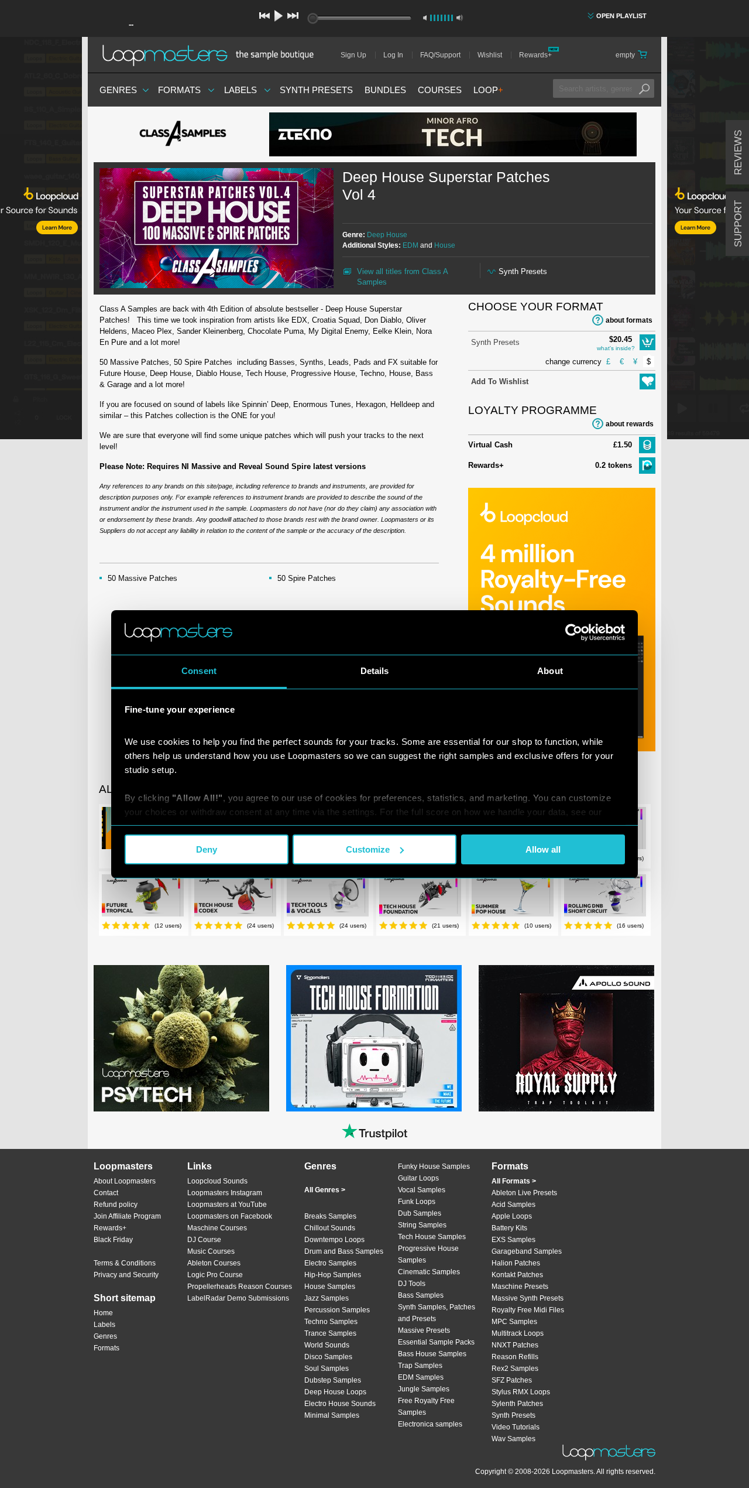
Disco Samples (328, 1357)
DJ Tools (411, 1284)
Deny (206, 849)
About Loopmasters (125, 1181)
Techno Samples (331, 1322)
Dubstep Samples (332, 1380)
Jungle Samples (423, 1389)
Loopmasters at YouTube (227, 1204)
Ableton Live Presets (524, 1193)
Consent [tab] (199, 671)
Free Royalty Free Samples (426, 1407)
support (738, 223)
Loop (488, 90)
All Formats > (514, 1181)
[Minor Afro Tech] (453, 134)
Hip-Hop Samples (332, 1275)
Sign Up (353, 55)
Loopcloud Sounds (217, 1181)
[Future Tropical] (143, 897)
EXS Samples (513, 1240)
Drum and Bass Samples (343, 1251)
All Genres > (324, 1190)
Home (103, 1313)
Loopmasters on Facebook (229, 1216)
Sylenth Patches (517, 1404)
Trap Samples (420, 1366)
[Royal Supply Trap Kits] (566, 1038)
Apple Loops (512, 1216)
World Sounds (326, 1345)
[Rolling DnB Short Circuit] (605, 897)
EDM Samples (421, 1377)
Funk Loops (416, 1202)
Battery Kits (509, 1228)
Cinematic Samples (429, 1272)
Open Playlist (621, 15)
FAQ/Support (440, 55)
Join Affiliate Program (127, 1216)
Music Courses (211, 1251)
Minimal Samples (331, 1415)
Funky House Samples (434, 1166)
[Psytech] (181, 1038)
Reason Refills (515, 1357)
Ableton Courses (213, 1263)
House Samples (329, 1286)
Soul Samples (326, 1368)
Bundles (385, 90)
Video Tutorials (516, 1427)
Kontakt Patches (517, 1275)
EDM (410, 245)
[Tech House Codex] (235, 897)
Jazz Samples (326, 1298)
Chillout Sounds (329, 1228)
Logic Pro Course (215, 1275)
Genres (118, 90)
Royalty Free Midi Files (528, 1310)
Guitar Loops (418, 1178)
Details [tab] (374, 671)
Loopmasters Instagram (224, 1193)
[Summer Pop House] (513, 897)
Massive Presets (424, 1330)
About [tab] (550, 671)
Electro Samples (330, 1263)
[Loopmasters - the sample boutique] (212, 55)
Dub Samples (419, 1213)
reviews (738, 152)
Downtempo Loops (334, 1240)
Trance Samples (330, 1333)
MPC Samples (514, 1322)
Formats (179, 90)
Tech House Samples (432, 1237)
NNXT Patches (515, 1345)
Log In (393, 55)
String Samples (422, 1225)
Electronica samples (430, 1424)
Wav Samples (513, 1439)
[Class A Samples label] (181, 134)
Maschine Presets (520, 1286)
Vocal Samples (421, 1190)
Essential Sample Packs (436, 1342)
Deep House (387, 235)
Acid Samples (513, 1204)
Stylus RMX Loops (521, 1392)
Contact (106, 1193)
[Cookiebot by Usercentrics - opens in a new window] (574, 632)
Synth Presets (316, 90)
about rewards (630, 424)
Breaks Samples (330, 1216)
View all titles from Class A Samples (402, 276)
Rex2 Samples (515, 1368)
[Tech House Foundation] (420, 897)
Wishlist (489, 55)
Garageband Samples (527, 1251)
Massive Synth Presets (528, 1298)
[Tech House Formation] (374, 1038)
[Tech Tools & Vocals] (328, 897)
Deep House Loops (335, 1392)
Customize (368, 849)
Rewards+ (535, 55)
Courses (440, 90)
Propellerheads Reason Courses (239, 1286)
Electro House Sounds (340, 1404)
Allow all (543, 849)
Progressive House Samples (428, 1254)
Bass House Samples (432, 1354)
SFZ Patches (512, 1380)
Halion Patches (516, 1263)
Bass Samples (421, 1295)
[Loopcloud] (41, 240)
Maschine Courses (217, 1228)
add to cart (647, 342)
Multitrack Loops (518, 1333)
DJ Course (204, 1240)
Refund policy (116, 1204)
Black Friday (113, 1240)
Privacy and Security (126, 1275)
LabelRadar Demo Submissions (238, 1298)
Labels (240, 90)
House (444, 245)
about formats (629, 320)
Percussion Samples (337, 1310)
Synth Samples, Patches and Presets (436, 1313)
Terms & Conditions (125, 1263)
